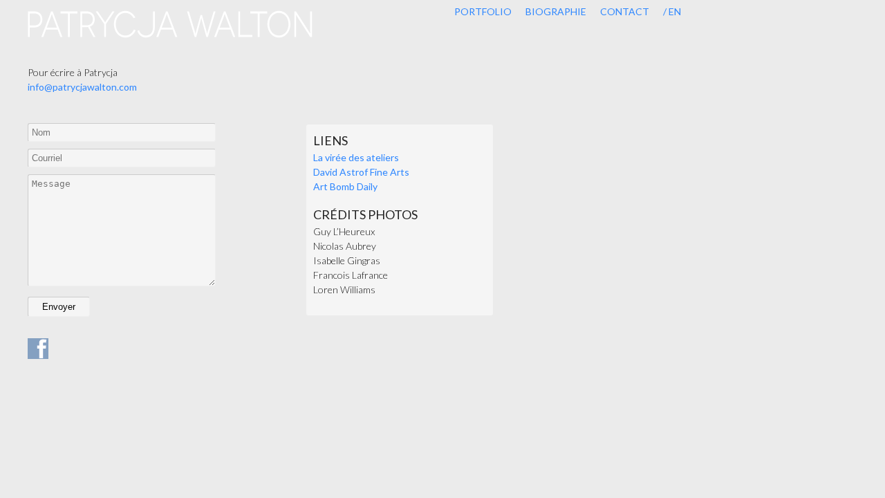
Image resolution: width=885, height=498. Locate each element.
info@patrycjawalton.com (82, 87)
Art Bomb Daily (345, 186)
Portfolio (483, 12)
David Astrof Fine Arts (361, 172)
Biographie (555, 12)
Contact (624, 12)
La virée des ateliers (356, 157)
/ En (672, 12)
